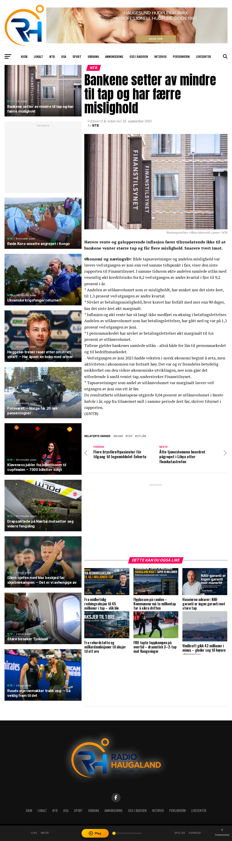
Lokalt (38, 56)
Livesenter (203, 56)
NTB (52, 56)
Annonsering (114, 56)
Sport (76, 56)
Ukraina (93, 56)
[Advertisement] (43, 159)
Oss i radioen (139, 56)
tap (130, 436)
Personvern (181, 56)
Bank (119, 436)
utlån (141, 436)
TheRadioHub (222, 834)
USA (63, 56)
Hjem (24, 56)
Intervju (160, 56)
